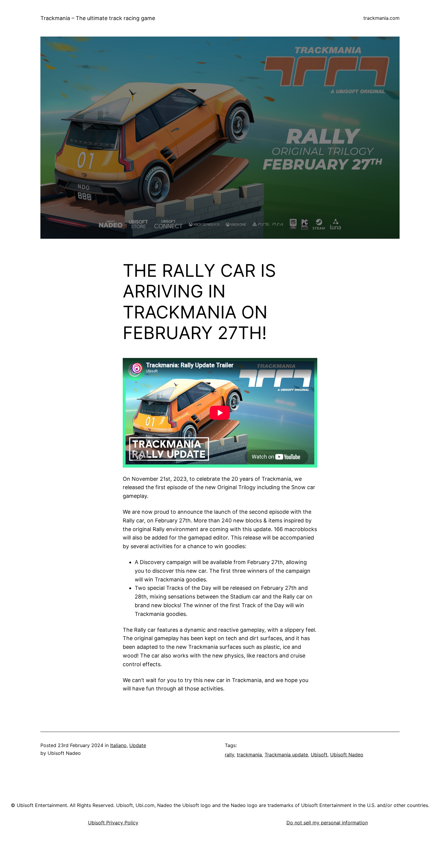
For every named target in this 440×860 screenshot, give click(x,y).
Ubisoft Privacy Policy (113, 823)
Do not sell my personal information (327, 823)
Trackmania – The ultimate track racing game (97, 18)
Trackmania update (286, 755)
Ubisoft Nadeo (346, 755)
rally (229, 755)
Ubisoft (319, 755)
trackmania (249, 755)
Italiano (118, 745)
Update (137, 745)
